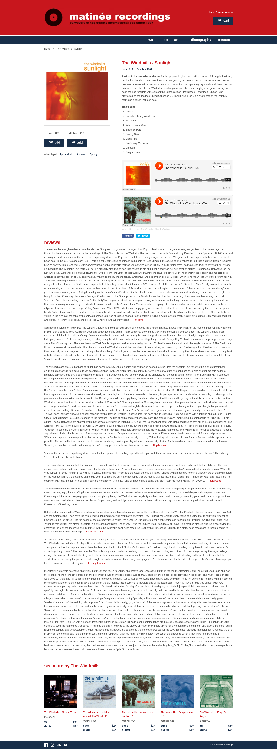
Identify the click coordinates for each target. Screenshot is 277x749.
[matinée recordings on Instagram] (52, 745)
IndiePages (215, 480)
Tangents (138, 319)
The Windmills (85, 666)
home (47, 48)
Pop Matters (160, 445)
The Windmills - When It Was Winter (156, 229)
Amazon (81, 154)
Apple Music (66, 154)
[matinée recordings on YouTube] (65, 745)
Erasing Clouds (96, 563)
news (149, 40)
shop (164, 40)
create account (225, 12)
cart (226, 20)
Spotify (93, 154)
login (211, 12)
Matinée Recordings (130, 229)
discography (201, 40)
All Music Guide (94, 531)
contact (224, 40)
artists (179, 40)
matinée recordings (224, 745)
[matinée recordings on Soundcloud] (59, 745)
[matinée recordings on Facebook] (46, 745)
